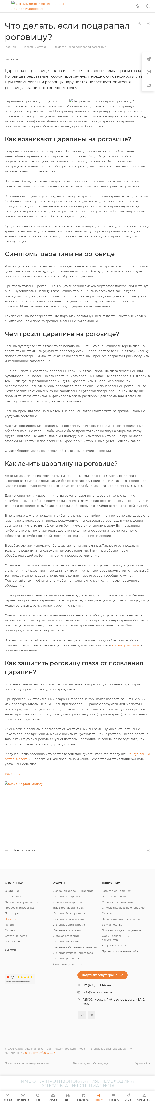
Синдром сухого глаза (68, 964)
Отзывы (10, 930)
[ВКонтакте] (82, 1015)
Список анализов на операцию (123, 907)
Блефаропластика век (68, 907)
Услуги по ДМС (112, 924)
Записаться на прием (116, 890)
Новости (10, 919)
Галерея (10, 924)
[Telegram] (91, 1015)
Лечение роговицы (66, 958)
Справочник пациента (117, 902)
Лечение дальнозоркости (70, 919)
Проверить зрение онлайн (120, 951)
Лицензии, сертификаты (21, 902)
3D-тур (10, 950)
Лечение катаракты (66, 896)
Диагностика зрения (67, 902)
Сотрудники (13, 896)
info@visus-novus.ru (97, 992)
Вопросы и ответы (114, 945)
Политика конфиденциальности (27, 1063)
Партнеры (12, 913)
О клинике (14, 882)
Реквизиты (12, 941)
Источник (12, 774)
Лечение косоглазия (67, 930)
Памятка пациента (115, 896)
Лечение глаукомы (66, 941)
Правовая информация (21, 907)
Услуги (59, 882)
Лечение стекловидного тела (73, 952)
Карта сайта (142, 1063)
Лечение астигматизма (69, 924)
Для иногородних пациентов (121, 930)
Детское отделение (66, 935)
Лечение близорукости (69, 913)
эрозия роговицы (126, 645)
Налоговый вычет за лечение (122, 919)
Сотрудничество (16, 935)
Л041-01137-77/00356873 (39, 1052)
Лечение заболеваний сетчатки (75, 947)
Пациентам (111, 882)
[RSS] (139, 23)
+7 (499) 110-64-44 (97, 985)
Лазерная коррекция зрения (73, 890)
